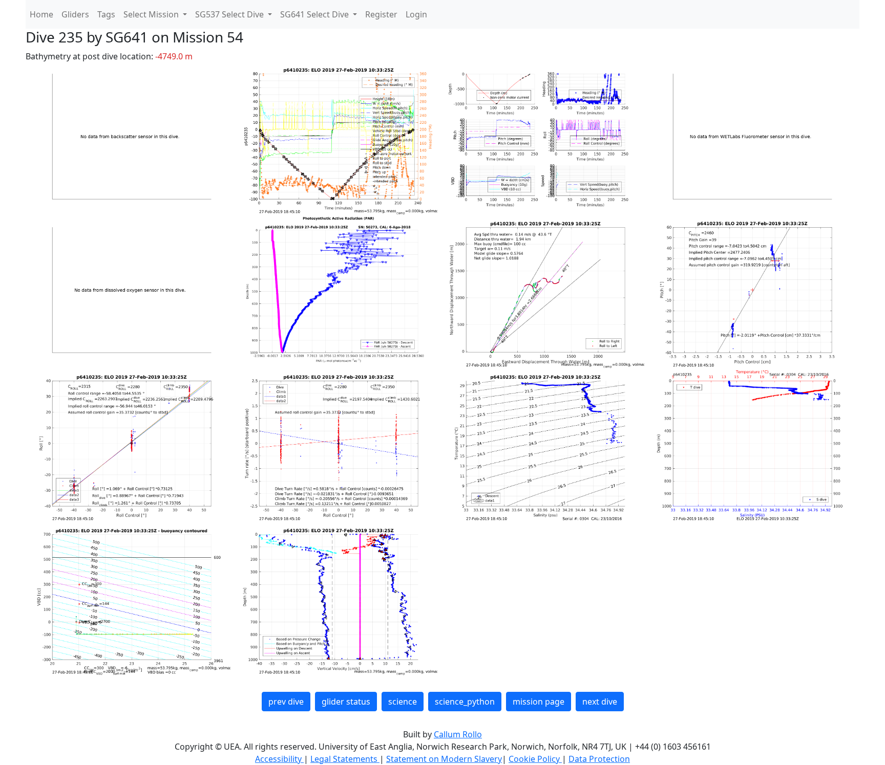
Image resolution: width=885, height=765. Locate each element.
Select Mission (152, 14)
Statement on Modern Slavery (444, 758)
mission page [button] (538, 701)
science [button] (402, 701)
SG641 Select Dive (315, 14)
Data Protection (599, 758)
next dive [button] (599, 701)
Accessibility (279, 758)
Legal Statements (345, 758)
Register (381, 14)
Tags (106, 14)
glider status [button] (346, 701)
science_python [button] (465, 701)
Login (416, 14)
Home (41, 14)
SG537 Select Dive (230, 14)
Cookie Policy (535, 758)
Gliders (75, 14)
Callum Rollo (458, 734)
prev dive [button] (286, 701)
